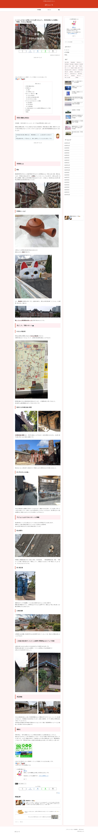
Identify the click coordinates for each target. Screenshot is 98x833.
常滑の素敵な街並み (30, 86)
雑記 (17, 783)
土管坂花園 (30, 106)
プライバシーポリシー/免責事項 (72, 829)
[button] (53, 51)
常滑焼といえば (31, 91)
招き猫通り (30, 102)
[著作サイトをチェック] (24, 779)
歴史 (29, 89)
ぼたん (25, 770)
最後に (27, 111)
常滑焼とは (28, 88)
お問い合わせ (81, 829)
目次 (36, 83)
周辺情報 (28, 110)
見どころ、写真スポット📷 (31, 93)
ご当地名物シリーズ (23, 783)
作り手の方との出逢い (32, 99)
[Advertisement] (37, 66)
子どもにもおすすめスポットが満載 (33, 100)
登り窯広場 (30, 104)
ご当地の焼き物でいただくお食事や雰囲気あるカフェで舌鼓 (38, 108)
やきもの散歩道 (31, 95)
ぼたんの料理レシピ (43, 775)
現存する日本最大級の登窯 (33, 97)
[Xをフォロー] (26, 779)
